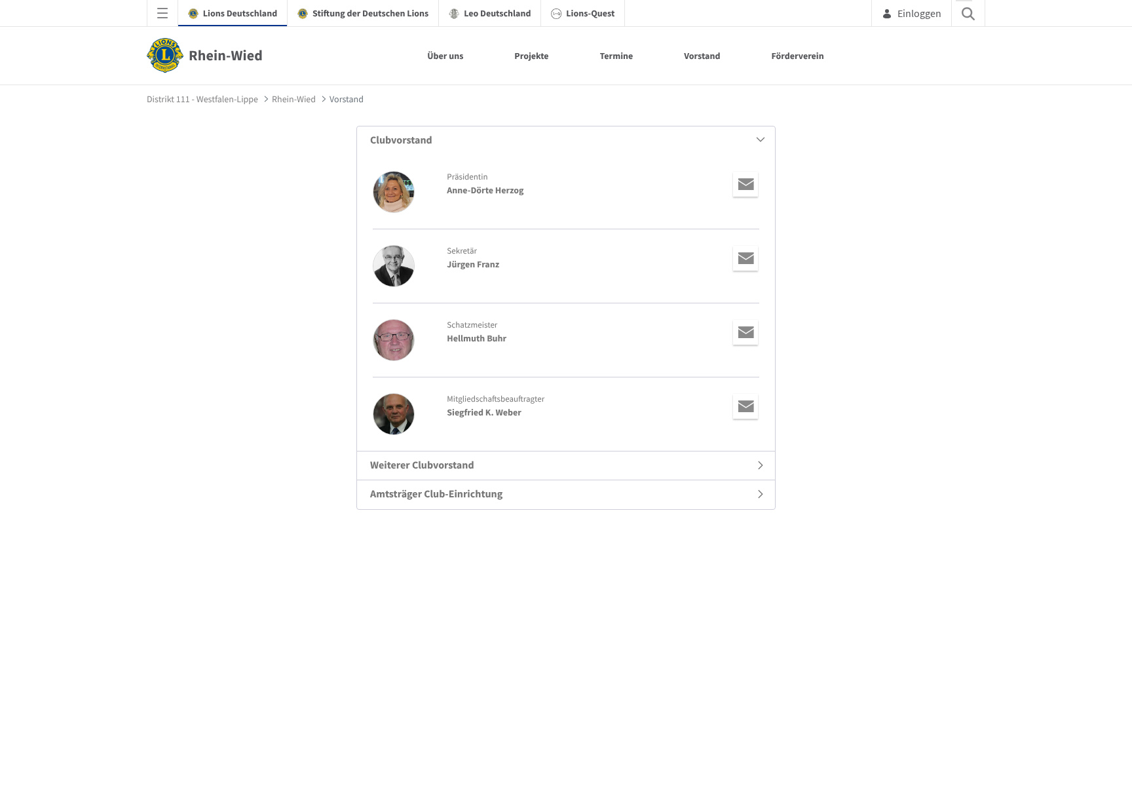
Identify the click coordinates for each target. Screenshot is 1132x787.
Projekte (531, 56)
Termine (616, 56)
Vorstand (702, 56)
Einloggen (919, 13)
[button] (566, 140)
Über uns (445, 56)
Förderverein (797, 56)
